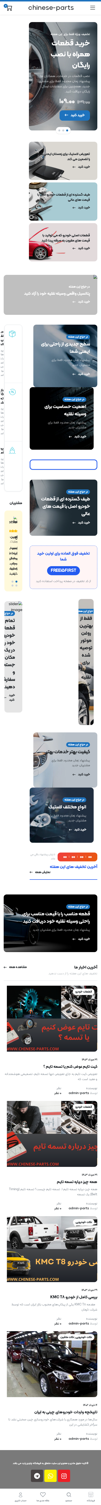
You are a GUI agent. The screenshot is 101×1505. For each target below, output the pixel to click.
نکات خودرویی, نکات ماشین (76, 1337)
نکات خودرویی (84, 1222)
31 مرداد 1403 (89, 1060)
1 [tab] (67, 130)
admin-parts (83, 1093)
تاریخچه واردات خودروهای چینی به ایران (65, 1412)
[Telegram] (37, 1476)
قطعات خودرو (83, 992)
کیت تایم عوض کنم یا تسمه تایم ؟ (70, 1067)
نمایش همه (42, 872)
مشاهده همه (18, 967)
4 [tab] (12, 586)
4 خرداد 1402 (90, 1405)
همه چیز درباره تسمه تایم (77, 1182)
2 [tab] (63, 130)
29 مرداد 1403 (89, 1290)
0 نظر (57, 1093)
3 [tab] (59, 130)
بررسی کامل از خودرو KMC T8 (73, 1297)
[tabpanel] (63, 76)
